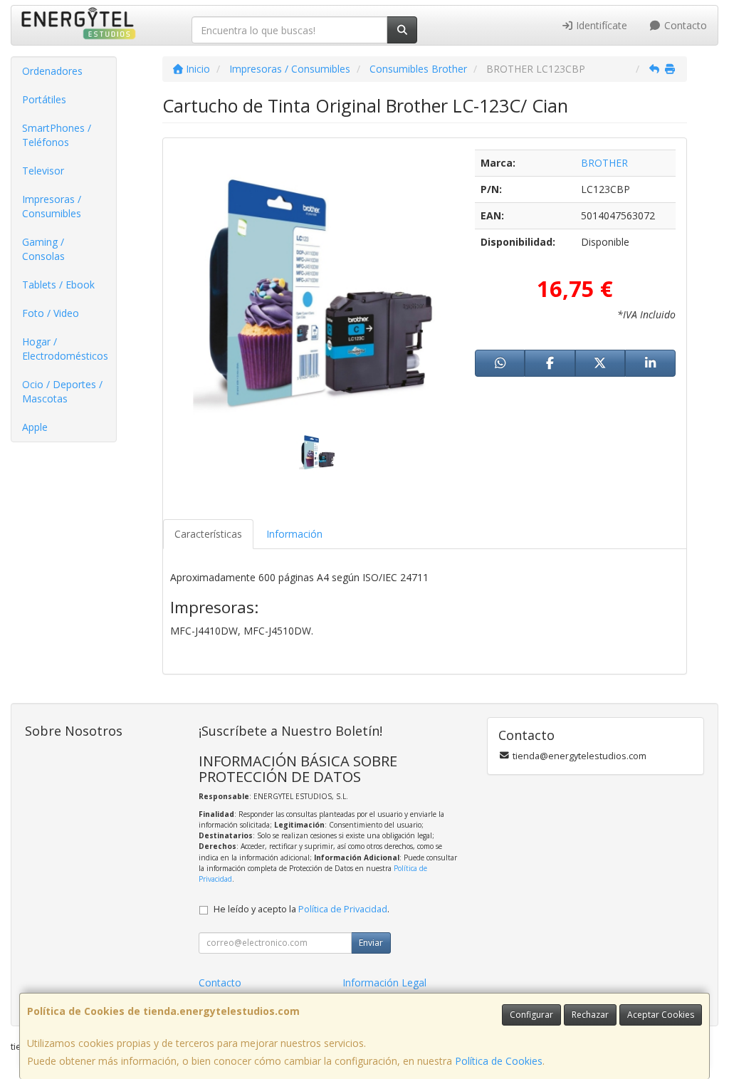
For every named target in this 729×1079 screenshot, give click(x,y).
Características (208, 534)
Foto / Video (50, 313)
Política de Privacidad (342, 909)
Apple (35, 427)
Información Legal (384, 982)
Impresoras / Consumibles (51, 206)
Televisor (43, 170)
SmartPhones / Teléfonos (56, 135)
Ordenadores (52, 71)
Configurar (531, 1014)
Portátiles (44, 99)
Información (294, 534)
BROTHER (604, 163)
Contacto (684, 25)
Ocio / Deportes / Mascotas (62, 391)
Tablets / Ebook (58, 284)
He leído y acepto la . (301, 909)
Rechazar (590, 1014)
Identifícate (600, 25)
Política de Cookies (498, 1061)
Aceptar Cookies (660, 1014)
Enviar (371, 943)
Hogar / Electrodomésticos (65, 349)
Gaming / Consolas (43, 249)
